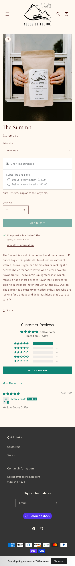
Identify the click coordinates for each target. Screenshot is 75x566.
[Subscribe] (56, 503)
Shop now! (59, 561)
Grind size (8, 143)
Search (11, 455)
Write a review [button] (37, 370)
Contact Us (13, 446)
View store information (20, 245)
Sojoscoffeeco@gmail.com (23, 476)
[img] (11, 393)
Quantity (7, 202)
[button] (7, 14)
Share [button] (9, 310)
